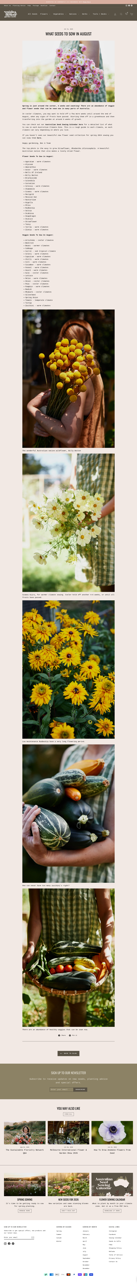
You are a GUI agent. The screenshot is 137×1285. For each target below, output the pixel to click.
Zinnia (28, 230)
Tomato (28, 300)
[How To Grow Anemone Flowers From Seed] (112, 1132)
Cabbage (29, 248)
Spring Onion (31, 297)
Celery (28, 254)
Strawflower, (65, 148)
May (84, 1244)
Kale (27, 273)
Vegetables (59, 14)
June (84, 1248)
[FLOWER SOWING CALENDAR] (112, 1184)
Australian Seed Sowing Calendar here (64, 125)
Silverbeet (30, 295)
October (86, 1261)
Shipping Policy (115, 1248)
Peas (27, 284)
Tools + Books (100, 14)
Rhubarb (29, 292)
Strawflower (31, 222)
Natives (73, 14)
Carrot (28, 251)
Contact (52, 5)
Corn (27, 262)
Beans (28, 246)
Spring (59, 1231)
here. (39, 138)
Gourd (28, 270)
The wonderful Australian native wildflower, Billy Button (51, 451)
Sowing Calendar (115, 1238)
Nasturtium (30, 200)
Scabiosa (29, 213)
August (85, 1255)
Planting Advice (19, 5)
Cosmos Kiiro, (29, 595)
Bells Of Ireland (33, 172)
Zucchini (29, 306)
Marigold (29, 194)
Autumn (59, 1238)
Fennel (28, 267)
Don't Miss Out (68, 1211)
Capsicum (29, 257)
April (85, 1241)
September (86, 1258)
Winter (59, 1241)
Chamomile (30, 189)
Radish (28, 289)
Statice (29, 219)
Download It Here (112, 1211)
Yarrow (28, 227)
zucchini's (57, 886)
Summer (59, 1234)
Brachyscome (31, 178)
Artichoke (30, 240)
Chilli (28, 259)
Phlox (28, 205)
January (86, 1231)
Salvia (28, 211)
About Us (7, 5)
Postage (36, 5)
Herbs (85, 14)
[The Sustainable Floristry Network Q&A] (25, 1132)
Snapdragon (30, 216)
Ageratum (29, 162)
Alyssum (29, 164)
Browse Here (25, 1211)
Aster (28, 170)
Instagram (113, 1231)
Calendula (30, 181)
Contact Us (113, 1261)
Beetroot (29, 243)
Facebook (112, 1234)
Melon (28, 278)
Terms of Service (115, 1255)
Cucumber (29, 265)
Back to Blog (70, 1053)
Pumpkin (29, 287)
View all (68, 1114)
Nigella (29, 203)
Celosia (29, 186)
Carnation (30, 183)
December (86, 1268)
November (86, 1265)
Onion (28, 281)
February (86, 1234)
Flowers (44, 14)
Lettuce (29, 276)
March (85, 1238)
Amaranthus (30, 167)
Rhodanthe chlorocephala (84, 148)
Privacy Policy (115, 1258)
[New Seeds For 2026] (68, 1184)
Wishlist (44, 5)
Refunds (112, 1251)
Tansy (28, 224)
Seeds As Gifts (115, 1241)
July (84, 1251)
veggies (61, 1030)
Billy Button (31, 175)
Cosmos (28, 192)
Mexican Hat (31, 197)
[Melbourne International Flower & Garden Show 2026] (68, 1132)
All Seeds (32, 14)
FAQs (29, 5)
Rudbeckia (30, 208)
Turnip (28, 303)
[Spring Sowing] (25, 1184)
